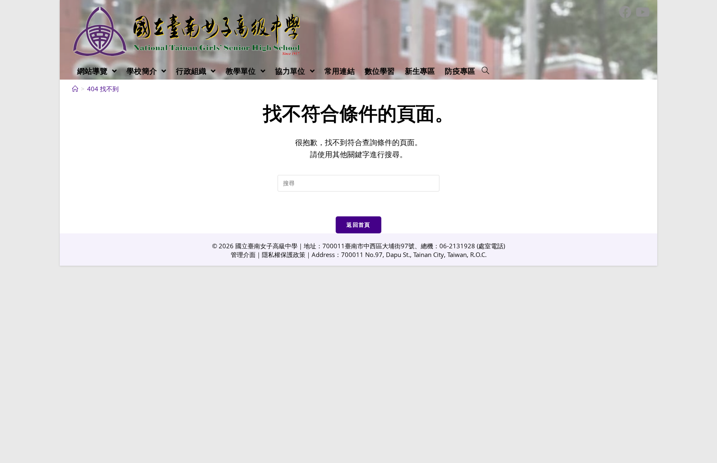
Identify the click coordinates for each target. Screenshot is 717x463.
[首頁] (75, 89)
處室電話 (490, 246)
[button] (485, 71)
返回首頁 (358, 224)
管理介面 (243, 254)
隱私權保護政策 (283, 254)
